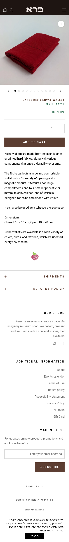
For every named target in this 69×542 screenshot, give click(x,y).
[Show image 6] (34, 91)
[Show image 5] (30, 91)
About (61, 370)
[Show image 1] (15, 91)
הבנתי (35, 536)
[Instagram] (54, 343)
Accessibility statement (50, 396)
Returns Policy (49, 289)
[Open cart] (4, 10)
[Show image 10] (50, 91)
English (33, 486)
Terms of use (56, 383)
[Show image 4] (27, 91)
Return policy (56, 390)
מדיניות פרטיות (54, 530)
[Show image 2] (19, 91)
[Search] (11, 9)
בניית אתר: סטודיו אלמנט (34, 510)
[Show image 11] (54, 91)
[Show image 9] (46, 91)
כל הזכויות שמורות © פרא (34, 500)
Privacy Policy (56, 403)
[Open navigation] (64, 9)
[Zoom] (61, 24)
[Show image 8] (42, 91)
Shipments (54, 277)
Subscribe (49, 467)
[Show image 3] (23, 91)
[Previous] (8, 91)
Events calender (54, 376)
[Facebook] (63, 343)
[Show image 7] (38, 91)
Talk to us (58, 410)
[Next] (60, 91)
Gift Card (59, 416)
